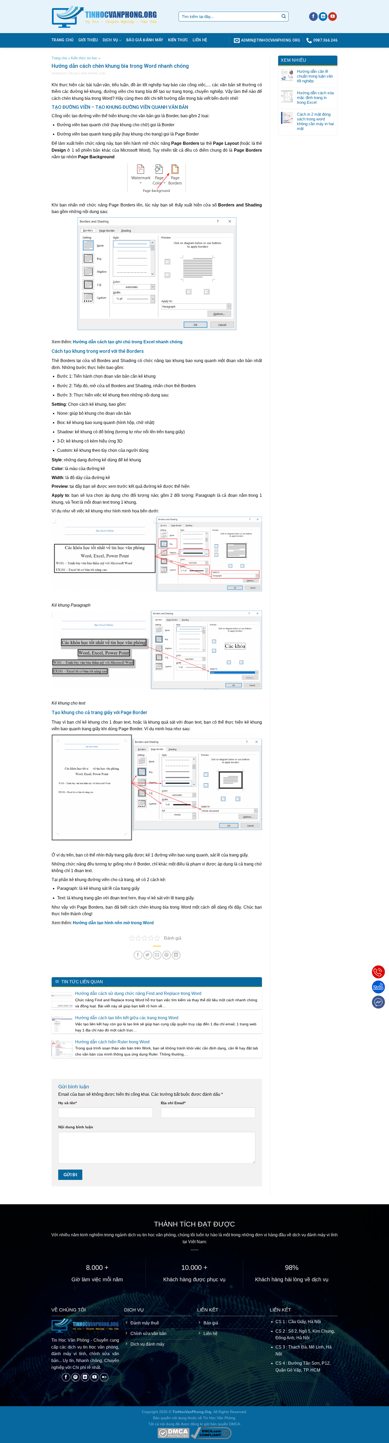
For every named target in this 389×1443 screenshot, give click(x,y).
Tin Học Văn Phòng (83, 73)
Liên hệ (200, 40)
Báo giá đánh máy (144, 40)
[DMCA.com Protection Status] (173, 1433)
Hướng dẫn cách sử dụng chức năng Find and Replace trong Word (138, 993)
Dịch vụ (110, 40)
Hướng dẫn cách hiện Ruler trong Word (112, 1042)
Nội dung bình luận (75, 1127)
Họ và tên (67, 1103)
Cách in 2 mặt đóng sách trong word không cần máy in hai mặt (315, 121)
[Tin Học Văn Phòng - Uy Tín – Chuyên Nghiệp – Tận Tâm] (111, 16)
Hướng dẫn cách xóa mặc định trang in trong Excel (315, 98)
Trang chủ (63, 40)
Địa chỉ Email (173, 1103)
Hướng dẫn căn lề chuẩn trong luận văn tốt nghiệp (315, 76)
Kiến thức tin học (84, 58)
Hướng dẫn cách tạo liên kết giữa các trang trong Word (126, 1018)
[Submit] (283, 16)
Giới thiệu (88, 40)
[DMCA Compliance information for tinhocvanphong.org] (211, 1433)
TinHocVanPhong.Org (191, 1412)
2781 (102, 73)
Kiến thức (178, 40)
